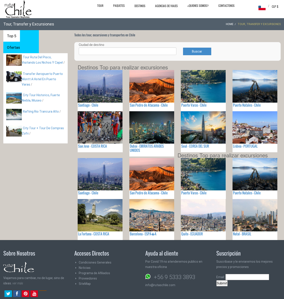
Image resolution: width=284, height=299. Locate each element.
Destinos (139, 6)
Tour (100, 5)
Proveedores (88, 278)
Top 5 (11, 36)
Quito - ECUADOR (192, 233)
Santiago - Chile (88, 105)
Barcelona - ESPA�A (143, 233)
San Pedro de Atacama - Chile (149, 105)
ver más (17, 283)
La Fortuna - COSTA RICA (93, 233)
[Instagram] (43, 294)
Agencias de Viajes (166, 6)
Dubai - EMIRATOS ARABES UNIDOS (147, 148)
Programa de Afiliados (94, 273)
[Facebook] (17, 294)
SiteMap (85, 283)
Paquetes (119, 5)
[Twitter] (8, 294)
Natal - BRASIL (242, 233)
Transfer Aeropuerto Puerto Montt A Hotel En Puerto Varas (42, 79)
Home (229, 24)
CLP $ (275, 6)
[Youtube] (34, 294)
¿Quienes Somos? (198, 5)
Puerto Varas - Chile (194, 105)
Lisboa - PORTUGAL (245, 146)
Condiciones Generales (95, 262)
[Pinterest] (25, 294)
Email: (220, 277)
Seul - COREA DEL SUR (195, 146)
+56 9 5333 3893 (174, 277)
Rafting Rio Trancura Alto (41, 111)
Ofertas (13, 47)
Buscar (197, 51)
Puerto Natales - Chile (247, 105)
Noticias (85, 268)
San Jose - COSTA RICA (92, 146)
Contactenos (226, 5)
